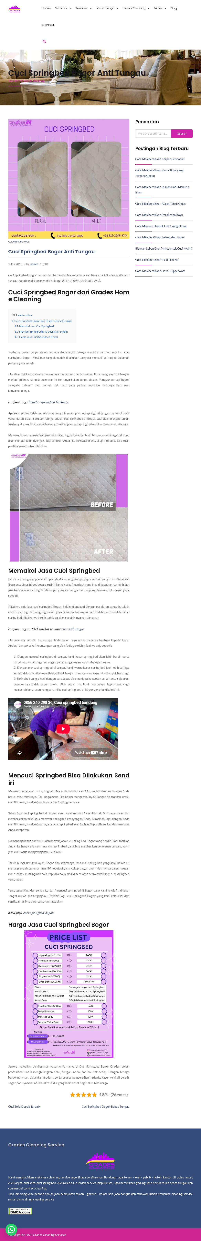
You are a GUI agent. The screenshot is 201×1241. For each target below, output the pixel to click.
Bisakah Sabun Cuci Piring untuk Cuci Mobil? (164, 248)
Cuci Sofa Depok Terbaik (24, 1106)
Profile (158, 8)
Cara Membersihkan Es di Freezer (157, 259)
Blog (174, 8)
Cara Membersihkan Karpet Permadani (160, 159)
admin (34, 264)
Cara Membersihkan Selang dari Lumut (160, 237)
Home (46, 8)
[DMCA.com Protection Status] (20, 1210)
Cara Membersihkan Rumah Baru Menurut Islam (162, 189)
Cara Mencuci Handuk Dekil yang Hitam (160, 226)
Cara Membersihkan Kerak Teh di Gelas (160, 203)
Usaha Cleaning (134, 8)
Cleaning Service (18, 241)
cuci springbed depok (38, 912)
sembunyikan (25, 314)
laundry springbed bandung (48, 401)
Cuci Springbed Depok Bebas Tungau (105, 1106)
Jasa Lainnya (105, 8)
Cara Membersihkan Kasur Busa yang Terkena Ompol (159, 172)
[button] (11, 1229)
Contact (48, 25)
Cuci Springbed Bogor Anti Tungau (51, 251)
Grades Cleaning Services (49, 1234)
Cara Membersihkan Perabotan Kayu (159, 215)
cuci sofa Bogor (73, 628)
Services (61, 8)
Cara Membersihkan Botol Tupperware (160, 271)
